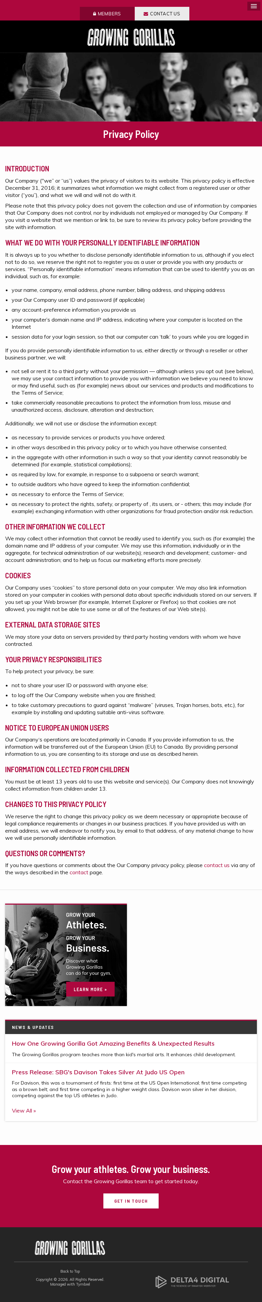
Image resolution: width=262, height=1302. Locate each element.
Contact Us (165, 13)
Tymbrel (83, 1284)
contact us (217, 865)
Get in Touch (131, 1201)
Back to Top (70, 1271)
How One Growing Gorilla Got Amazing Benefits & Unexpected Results (113, 1043)
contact (79, 872)
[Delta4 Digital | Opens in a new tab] (192, 1281)
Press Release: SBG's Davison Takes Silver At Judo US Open (98, 1072)
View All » (24, 1110)
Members (109, 13)
